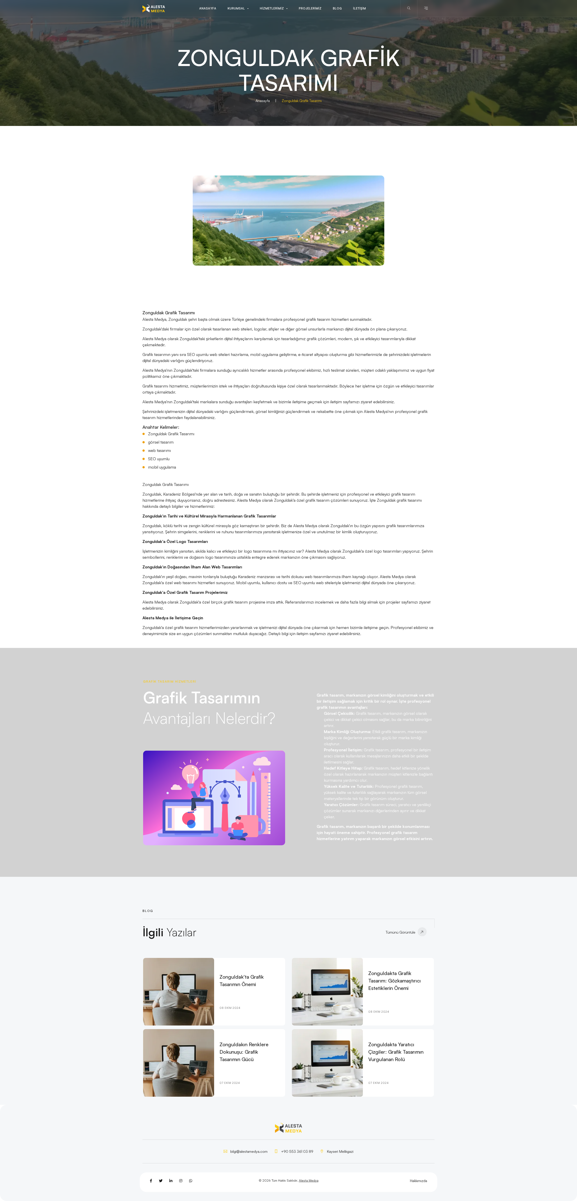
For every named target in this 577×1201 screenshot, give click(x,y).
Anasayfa (263, 100)
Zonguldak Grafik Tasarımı (171, 433)
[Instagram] (180, 1180)
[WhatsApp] (190, 1180)
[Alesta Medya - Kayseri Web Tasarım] (288, 220)
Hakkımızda (418, 1180)
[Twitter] (161, 1180)
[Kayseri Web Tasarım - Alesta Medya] (153, 8)
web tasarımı (159, 450)
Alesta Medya (308, 1180)
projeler (393, 601)
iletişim (336, 401)
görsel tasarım (161, 442)
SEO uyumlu (158, 458)
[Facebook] (151, 1180)
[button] (238, 8)
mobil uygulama (162, 467)
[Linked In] (170, 1180)
